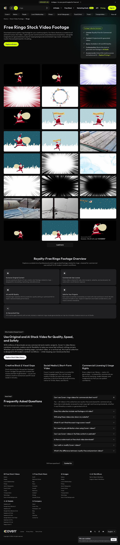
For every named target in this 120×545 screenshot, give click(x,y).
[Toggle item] (114, 397)
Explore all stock (11, 44)
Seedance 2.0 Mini (8, 515)
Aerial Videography (9, 486)
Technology (7, 495)
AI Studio (56, 8)
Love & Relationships (9, 481)
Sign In (112, 8)
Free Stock (68, 8)
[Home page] (5, 8)
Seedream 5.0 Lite (8, 522)
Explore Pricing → (104, 55)
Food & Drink (7, 488)
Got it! (113, 539)
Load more (60, 245)
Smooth (34, 488)
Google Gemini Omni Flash (10, 517)
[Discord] (103, 531)
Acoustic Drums (36, 497)
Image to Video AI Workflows (97, 479)
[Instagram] (91, 531)
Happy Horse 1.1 (7, 524)
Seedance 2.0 (7, 508)
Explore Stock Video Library (15, 357)
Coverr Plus (35, 506)
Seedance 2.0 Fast (8, 513)
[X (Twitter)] (95, 531)
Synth (33, 477)
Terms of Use (38, 531)
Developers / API (36, 508)
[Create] (12, 8)
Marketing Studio (85, 8)
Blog (33, 511)
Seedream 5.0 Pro (8, 520)
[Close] (115, 2)
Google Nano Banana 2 (10, 506)
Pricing (102, 8)
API (97, 8)
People (5, 479)
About (33, 504)
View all (113, 14)
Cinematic (34, 486)
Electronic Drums (36, 479)
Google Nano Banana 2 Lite (11, 511)
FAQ (33, 513)
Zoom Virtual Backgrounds (10, 497)
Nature (5, 477)
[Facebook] (99, 531)
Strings (34, 495)
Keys (33, 481)
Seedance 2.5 (7, 504)
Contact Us (68, 463)
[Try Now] (81, 2)
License (22, 531)
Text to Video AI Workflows (96, 477)
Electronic (34, 490)
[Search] (16, 8)
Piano (33, 484)
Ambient (34, 493)
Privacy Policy (29, 531)
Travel (5, 490)
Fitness (5, 484)
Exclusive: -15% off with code (93, 239)
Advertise (34, 515)
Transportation (7, 493)
